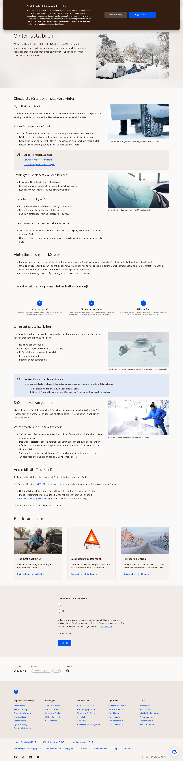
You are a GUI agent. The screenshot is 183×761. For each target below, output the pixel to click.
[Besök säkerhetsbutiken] (91, 540)
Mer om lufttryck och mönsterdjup (39, 164)
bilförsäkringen (44, 484)
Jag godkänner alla (142, 15)
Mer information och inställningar (52, 24)
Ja (63, 604)
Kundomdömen (100, 748)
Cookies (83, 748)
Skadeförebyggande (41, 671)
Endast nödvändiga (115, 15)
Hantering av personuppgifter (27, 748)
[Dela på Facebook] (67, 670)
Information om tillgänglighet (60, 748)
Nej (64, 611)
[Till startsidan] (16, 692)
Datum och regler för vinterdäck (38, 159)
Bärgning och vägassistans (32, 498)
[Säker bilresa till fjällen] (145, 540)
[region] (91, 15)
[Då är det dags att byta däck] (38, 540)
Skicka (64, 643)
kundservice (106, 626)
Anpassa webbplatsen (124, 748)
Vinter (56, 671)
